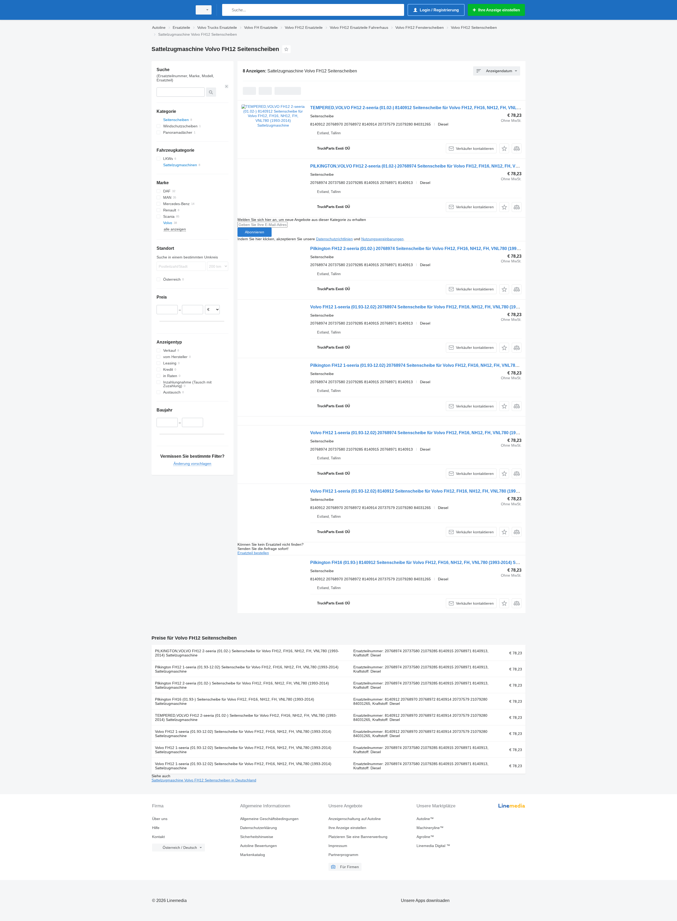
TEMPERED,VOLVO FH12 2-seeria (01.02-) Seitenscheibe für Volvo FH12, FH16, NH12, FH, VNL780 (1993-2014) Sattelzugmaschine (246, 717)
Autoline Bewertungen (258, 846)
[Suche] (227, 10)
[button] (504, 148)
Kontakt (158, 837)
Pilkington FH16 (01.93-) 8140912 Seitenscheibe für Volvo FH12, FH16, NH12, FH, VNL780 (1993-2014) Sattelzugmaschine (430, 562)
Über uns (159, 819)
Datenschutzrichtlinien (334, 239)
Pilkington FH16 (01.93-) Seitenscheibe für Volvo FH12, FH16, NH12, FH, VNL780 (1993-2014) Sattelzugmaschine (234, 701)
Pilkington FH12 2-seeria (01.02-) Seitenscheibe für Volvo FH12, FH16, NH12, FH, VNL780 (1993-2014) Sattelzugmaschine (242, 685)
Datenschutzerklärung (258, 828)
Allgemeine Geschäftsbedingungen (269, 819)
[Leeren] (226, 86)
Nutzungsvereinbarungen (382, 239)
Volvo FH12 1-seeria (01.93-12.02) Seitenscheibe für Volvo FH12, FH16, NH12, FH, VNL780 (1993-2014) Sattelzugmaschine (243, 733)
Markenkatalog (252, 855)
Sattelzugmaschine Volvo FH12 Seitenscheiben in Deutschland (204, 780)
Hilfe (155, 828)
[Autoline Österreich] (170, 9)
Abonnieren (254, 232)
